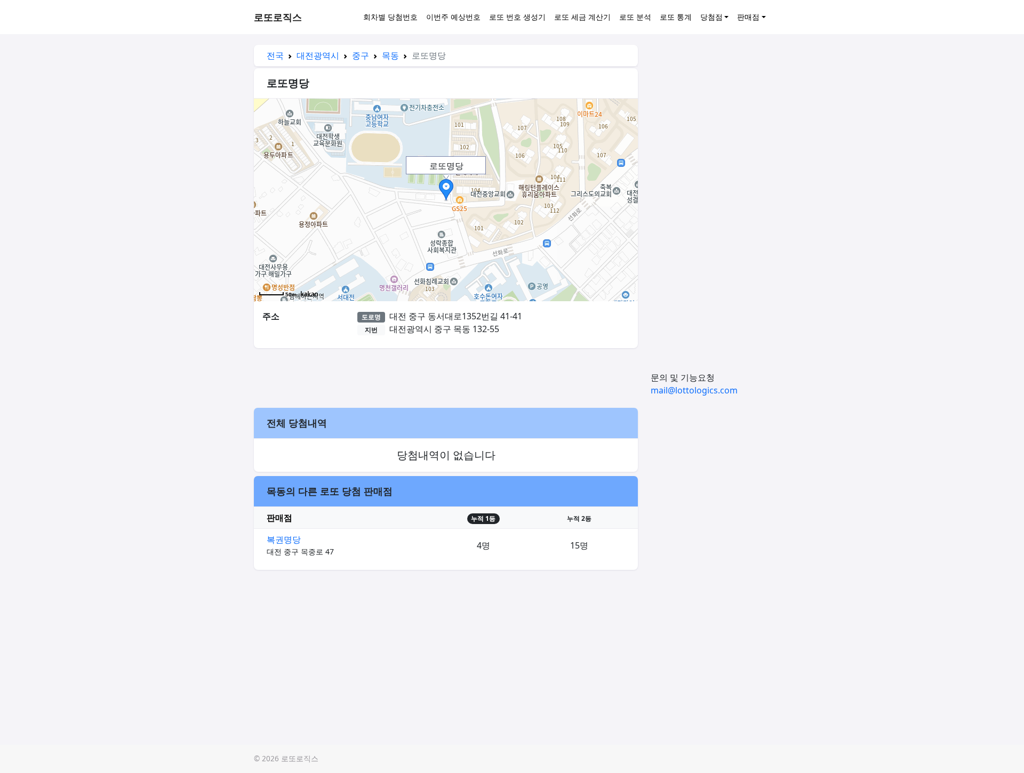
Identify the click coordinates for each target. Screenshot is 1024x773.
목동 (390, 55)
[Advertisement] (446, 376)
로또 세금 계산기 (582, 17)
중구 (360, 55)
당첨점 (711, 17)
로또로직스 (278, 17)
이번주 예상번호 (453, 17)
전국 (275, 55)
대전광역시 (318, 55)
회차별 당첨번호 (390, 17)
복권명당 (284, 539)
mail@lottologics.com (694, 390)
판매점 (748, 17)
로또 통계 (676, 17)
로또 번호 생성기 (517, 17)
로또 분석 (635, 17)
